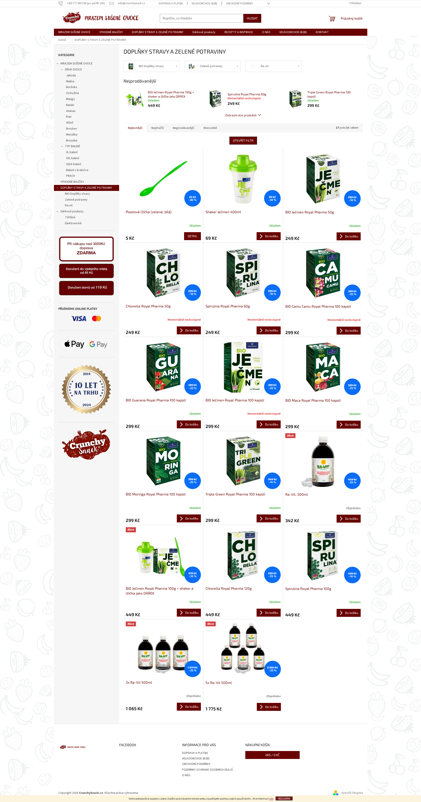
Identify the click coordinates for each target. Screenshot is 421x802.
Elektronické (73, 223)
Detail (192, 236)
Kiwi (68, 117)
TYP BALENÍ (72, 146)
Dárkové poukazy (72, 211)
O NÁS (186, 775)
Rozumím (284, 798)
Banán (70, 105)
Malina (70, 81)
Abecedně (210, 128)
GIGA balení (73, 164)
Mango (70, 99)
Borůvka (71, 87)
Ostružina (72, 93)
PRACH (70, 176)
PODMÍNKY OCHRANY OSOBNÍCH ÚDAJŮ (207, 770)
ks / (272, 755)
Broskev (71, 128)
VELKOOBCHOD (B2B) (204, 4)
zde (271, 799)
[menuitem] (74, 32)
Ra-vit (68, 205)
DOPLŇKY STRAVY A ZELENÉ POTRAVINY (86, 188)
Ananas (71, 111)
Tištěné (70, 217)
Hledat (252, 18)
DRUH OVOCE (73, 69)
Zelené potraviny (76, 200)
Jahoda (71, 75)
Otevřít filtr (243, 140)
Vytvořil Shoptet (352, 793)
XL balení (72, 152)
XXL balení (72, 158)
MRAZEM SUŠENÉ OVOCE (77, 63)
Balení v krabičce (77, 170)
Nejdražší (157, 128)
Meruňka (71, 134)
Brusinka (71, 140)
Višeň (69, 122)
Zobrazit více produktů (241, 115)
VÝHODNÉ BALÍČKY (72, 182)
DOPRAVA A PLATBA (171, 4)
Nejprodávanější (183, 128)
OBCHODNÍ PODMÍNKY (239, 4)
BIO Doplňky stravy (77, 194)
